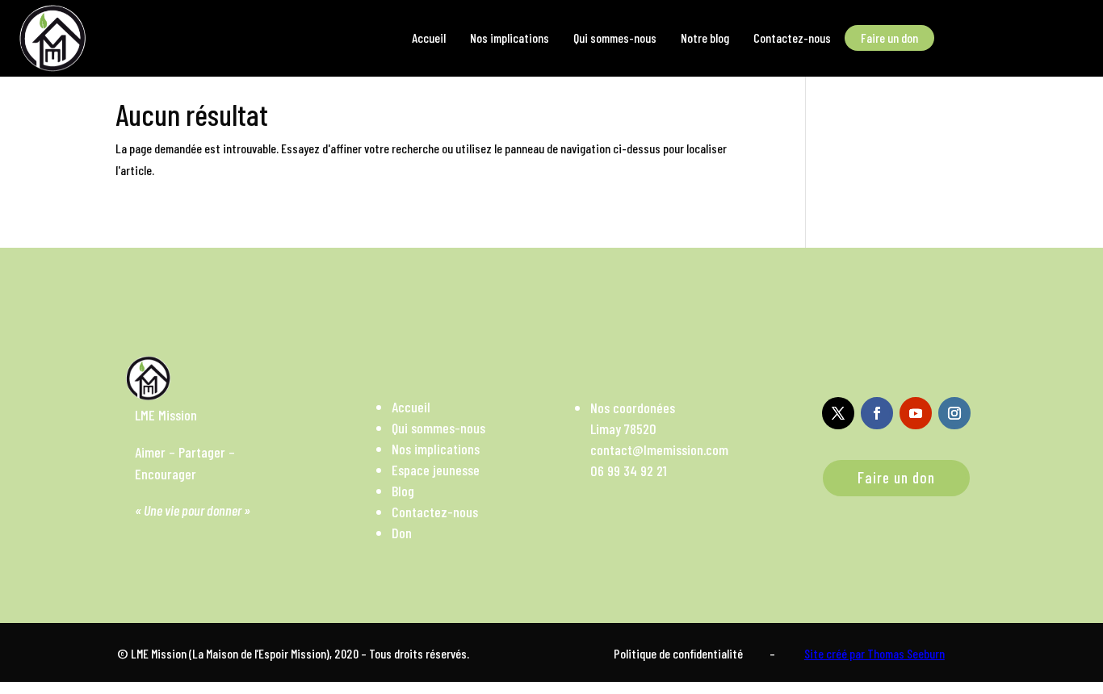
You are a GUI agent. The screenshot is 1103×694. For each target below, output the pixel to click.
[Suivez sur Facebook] (877, 413)
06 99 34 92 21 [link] (628, 470)
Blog (403, 491)
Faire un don (896, 477)
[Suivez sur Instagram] (954, 413)
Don (402, 532)
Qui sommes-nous (438, 428)
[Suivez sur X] (838, 413)
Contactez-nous (435, 511)
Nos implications (436, 449)
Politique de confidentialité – (694, 653)
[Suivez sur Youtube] (916, 413)
